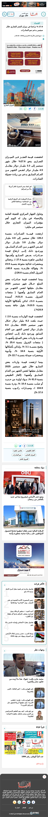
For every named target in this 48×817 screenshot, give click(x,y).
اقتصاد (37, 23)
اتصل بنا (17, 807)
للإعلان (24, 807)
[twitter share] (30, 108)
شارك (40, 108)
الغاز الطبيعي (30, 451)
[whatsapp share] (25, 108)
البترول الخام (24, 459)
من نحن (31, 807)
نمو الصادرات (17, 455)
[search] (4, 14)
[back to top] (44, 777)
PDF (9, 14)
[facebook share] (34, 108)
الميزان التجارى (30, 455)
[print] (21, 108)
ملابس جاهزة (18, 451)
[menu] (43, 14)
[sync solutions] (34, 814)
